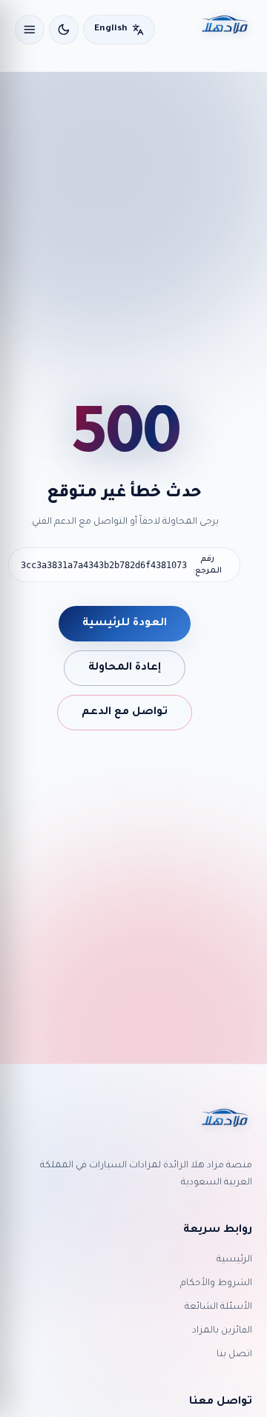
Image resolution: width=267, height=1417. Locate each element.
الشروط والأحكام (216, 1283)
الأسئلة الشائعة (218, 1307)
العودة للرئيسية (124, 624)
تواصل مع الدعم (125, 712)
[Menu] (29, 29)
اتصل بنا (234, 1355)
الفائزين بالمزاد (222, 1331)
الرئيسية (234, 1260)
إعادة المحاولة (124, 668)
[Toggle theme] (64, 29)
